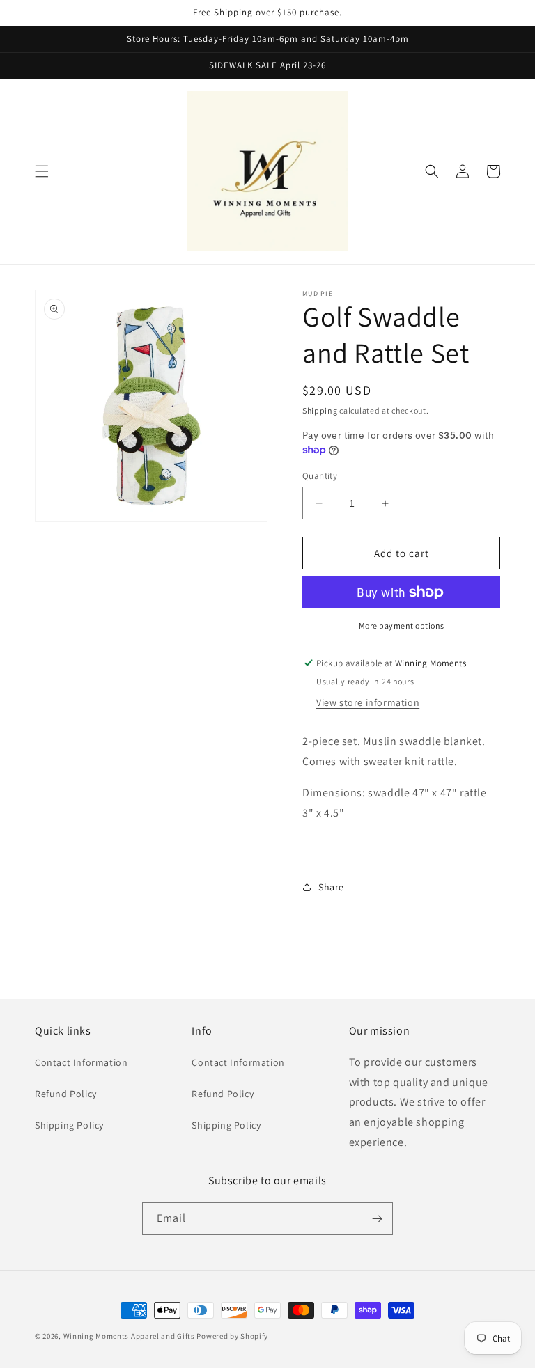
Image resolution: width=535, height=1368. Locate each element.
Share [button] (331, 887)
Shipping (320, 410)
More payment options (401, 625)
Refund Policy (66, 1093)
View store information (367, 702)
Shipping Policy (69, 1125)
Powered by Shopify (232, 1336)
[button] (41, 171)
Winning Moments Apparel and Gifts (129, 1336)
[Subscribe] (377, 1218)
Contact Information (81, 1062)
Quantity (319, 476)
